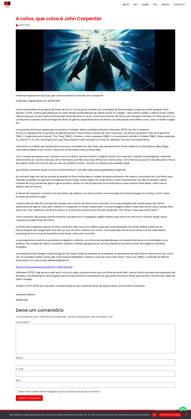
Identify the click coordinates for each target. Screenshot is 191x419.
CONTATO (179, 4)
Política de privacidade (170, 415)
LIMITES (165, 4)
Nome (20, 358)
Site (18, 380)
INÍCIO (125, 4)
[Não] (186, 414)
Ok (154, 415)
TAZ (155, 4)
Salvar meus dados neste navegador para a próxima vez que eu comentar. (59, 392)
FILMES (145, 4)
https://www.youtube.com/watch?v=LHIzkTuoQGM (44, 267)
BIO (135, 4)
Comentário (23, 322)
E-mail (20, 369)
